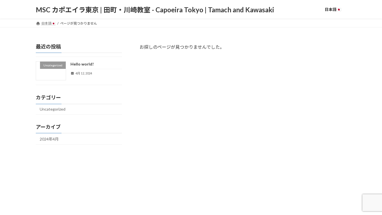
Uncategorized (52, 109)
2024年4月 (49, 139)
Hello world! (82, 64)
